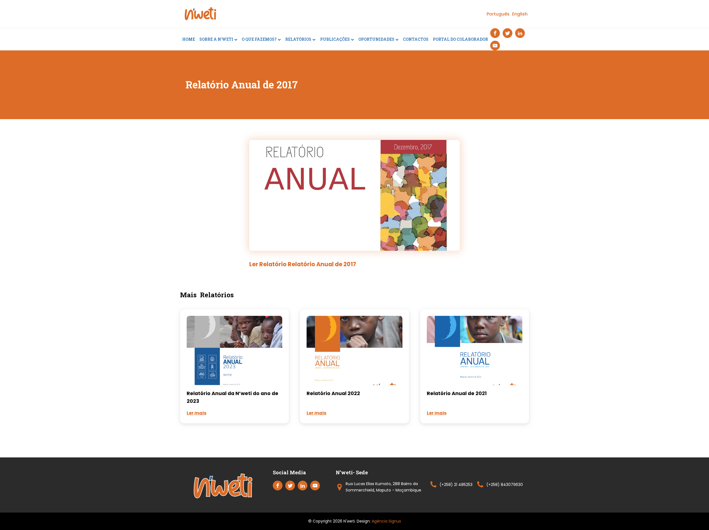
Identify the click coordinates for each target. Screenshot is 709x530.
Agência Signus (386, 521)
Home (188, 39)
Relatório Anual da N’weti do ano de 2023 (232, 397)
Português (498, 14)
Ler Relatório (302, 264)
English (520, 14)
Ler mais (196, 413)
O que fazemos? (259, 39)
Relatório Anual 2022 (333, 393)
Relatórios (298, 39)
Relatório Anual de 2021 (457, 393)
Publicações (335, 39)
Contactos (415, 39)
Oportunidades (376, 39)
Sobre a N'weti (216, 39)
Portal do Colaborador (460, 39)
